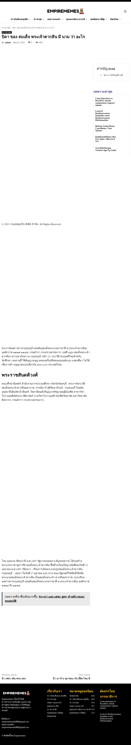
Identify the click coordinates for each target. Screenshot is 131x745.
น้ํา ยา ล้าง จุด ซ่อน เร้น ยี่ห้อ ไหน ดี (71, 678)
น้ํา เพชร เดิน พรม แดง (14, 678)
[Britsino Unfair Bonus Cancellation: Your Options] (123, 129)
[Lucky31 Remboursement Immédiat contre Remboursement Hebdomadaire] (123, 114)
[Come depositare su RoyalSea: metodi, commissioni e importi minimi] (123, 101)
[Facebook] (25, 50)
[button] (125, 11)
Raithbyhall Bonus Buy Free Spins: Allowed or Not (105, 139)
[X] (33, 50)
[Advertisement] (45, 196)
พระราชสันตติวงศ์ (113, 75)
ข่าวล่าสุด (6, 27)
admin (8, 42)
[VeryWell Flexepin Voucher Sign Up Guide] (123, 150)
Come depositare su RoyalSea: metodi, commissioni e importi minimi (104, 101)
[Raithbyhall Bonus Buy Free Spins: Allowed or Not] (123, 139)
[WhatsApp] (48, 50)
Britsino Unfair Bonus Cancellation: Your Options (105, 128)
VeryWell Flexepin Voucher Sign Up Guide (105, 149)
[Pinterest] (41, 50)
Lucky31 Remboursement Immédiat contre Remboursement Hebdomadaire (102, 115)
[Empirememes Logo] (65, 11)
